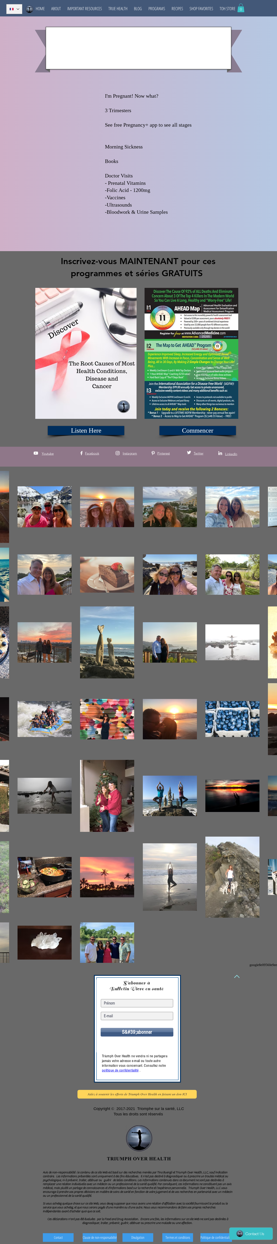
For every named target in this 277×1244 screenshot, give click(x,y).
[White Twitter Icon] (189, 452)
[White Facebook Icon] (81, 453)
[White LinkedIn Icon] (220, 453)
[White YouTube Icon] (36, 453)
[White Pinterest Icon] (153, 453)
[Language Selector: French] (14, 9)
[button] (56, 8)
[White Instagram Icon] (117, 453)
